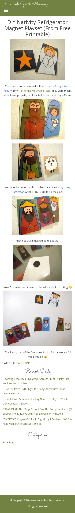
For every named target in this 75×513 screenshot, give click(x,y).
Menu (6, 10)
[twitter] (51, 478)
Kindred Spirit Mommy (25, 4)
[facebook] (24, 478)
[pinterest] (37, 478)
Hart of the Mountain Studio (34, 90)
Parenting (24, 363)
